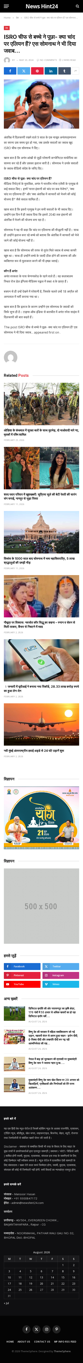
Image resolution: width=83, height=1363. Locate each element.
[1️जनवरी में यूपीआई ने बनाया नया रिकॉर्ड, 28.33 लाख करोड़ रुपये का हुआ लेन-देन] (41, 660)
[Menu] (6, 6)
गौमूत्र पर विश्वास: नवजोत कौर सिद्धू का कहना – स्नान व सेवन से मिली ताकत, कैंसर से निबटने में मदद (39, 624)
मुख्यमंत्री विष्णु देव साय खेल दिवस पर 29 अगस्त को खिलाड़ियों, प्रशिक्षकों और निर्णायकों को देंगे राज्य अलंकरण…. (54, 1083)
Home (10, 1341)
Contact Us (42, 1341)
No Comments (48, 60)
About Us (24, 1341)
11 (20, 1277)
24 (9, 1290)
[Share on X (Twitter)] (23, 71)
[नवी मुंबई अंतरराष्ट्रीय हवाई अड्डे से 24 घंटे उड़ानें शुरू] (41, 724)
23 (73, 1283)
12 (30, 1277)
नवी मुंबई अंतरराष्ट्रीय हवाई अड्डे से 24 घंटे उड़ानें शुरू (34, 751)
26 (30, 1290)
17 (9, 1283)
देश (6, 27)
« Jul (6, 1303)
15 (62, 1277)
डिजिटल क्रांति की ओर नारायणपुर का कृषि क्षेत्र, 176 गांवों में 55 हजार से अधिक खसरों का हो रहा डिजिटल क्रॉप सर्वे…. (52, 1012)
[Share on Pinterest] (37, 71)
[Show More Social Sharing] (75, 71)
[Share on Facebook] (10, 71)
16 (73, 1277)
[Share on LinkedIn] (51, 71)
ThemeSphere (62, 1351)
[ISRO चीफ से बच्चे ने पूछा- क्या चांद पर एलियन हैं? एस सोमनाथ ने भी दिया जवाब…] (41, 104)
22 (62, 1283)
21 (52, 1283)
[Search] (77, 6)
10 (9, 1277)
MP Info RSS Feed (65, 1341)
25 (20, 1290)
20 (41, 1283)
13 (41, 1277)
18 (20, 1283)
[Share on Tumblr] (64, 71)
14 (52, 1277)
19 (30, 1283)
